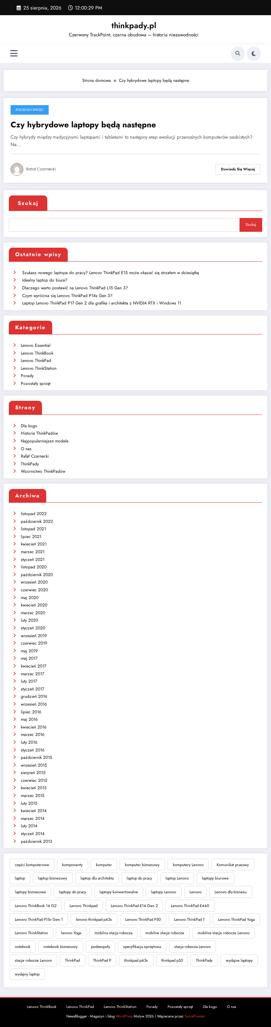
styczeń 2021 (32, 559)
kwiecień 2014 (34, 811)
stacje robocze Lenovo (33, 960)
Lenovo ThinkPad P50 (143, 919)
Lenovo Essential (35, 345)
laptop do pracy (139, 878)
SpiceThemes (195, 1016)
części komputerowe (32, 865)
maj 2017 (29, 658)
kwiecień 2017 (33, 666)
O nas (26, 449)
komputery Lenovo (188, 865)
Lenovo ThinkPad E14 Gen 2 (134, 905)
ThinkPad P (102, 960)
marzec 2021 (32, 552)
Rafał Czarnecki (41, 169)
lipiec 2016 (31, 712)
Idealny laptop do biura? (44, 280)
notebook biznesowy (60, 946)
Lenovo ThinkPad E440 (190, 905)
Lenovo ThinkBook (37, 353)
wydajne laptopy (239, 960)
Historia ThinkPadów (39, 433)
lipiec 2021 (31, 536)
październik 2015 (36, 757)
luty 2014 (29, 826)
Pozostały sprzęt (30, 110)
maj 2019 (29, 651)
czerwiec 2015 (34, 780)
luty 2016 (29, 742)
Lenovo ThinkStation (38, 368)
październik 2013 (36, 841)
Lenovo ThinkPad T (189, 919)
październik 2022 (37, 521)
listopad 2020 (34, 567)
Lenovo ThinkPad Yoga (236, 919)
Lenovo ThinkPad (36, 360)
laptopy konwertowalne (119, 892)
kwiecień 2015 (34, 788)
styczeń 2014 (32, 833)
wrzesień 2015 (34, 765)
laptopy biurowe (215, 878)
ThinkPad (72, 960)
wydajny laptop (27, 974)
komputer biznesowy (142, 865)
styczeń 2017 (32, 689)
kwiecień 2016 (34, 727)
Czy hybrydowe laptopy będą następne (83, 125)
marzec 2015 (32, 795)
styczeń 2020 (33, 628)
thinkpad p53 (172, 960)
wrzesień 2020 (34, 582)
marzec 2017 (32, 674)
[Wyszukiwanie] (238, 53)
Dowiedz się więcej (238, 169)
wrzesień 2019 (34, 636)
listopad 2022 (34, 514)
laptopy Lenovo (163, 892)
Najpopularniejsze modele (44, 441)
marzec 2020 (33, 613)
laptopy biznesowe (30, 892)
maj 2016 (29, 719)
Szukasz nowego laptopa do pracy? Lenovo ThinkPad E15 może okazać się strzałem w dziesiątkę (110, 273)
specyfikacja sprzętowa (142, 946)
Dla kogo (29, 426)
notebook (22, 946)
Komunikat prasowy (233, 865)
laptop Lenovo (177, 878)
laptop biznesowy (52, 878)
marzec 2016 (32, 734)
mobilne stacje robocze (164, 933)
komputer (104, 865)
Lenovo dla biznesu (231, 892)
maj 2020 (29, 597)
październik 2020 (37, 575)
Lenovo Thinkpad (83, 905)
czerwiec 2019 (34, 643)
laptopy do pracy (72, 892)
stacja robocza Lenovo (192, 946)
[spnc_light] (254, 54)
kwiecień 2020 (34, 605)
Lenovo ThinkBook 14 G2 (35, 905)
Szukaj (28, 203)
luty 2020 (29, 620)
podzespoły (100, 946)
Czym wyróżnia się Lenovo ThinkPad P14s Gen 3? (67, 295)
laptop (20, 878)
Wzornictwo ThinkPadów (43, 471)
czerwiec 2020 (34, 590)
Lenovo (195, 892)
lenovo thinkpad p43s (94, 919)
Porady (27, 376)
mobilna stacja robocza (113, 933)
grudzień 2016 (34, 696)
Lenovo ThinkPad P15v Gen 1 (39, 919)
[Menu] (14, 53)
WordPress (124, 1016)
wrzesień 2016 (34, 704)
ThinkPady (30, 464)
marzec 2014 (32, 818)
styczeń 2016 (32, 750)
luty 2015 (29, 803)
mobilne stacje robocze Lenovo (223, 933)
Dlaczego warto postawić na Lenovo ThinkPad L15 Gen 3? (75, 288)
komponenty (72, 865)
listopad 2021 (33, 529)
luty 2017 (29, 681)
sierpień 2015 (33, 772)
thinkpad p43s (136, 960)
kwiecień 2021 (34, 544)
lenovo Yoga (71, 933)
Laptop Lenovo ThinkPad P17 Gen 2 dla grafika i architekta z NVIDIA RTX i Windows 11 (101, 303)
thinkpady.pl (134, 25)
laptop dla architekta (97, 878)
